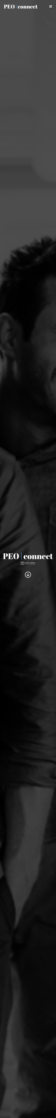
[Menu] (50, 6)
